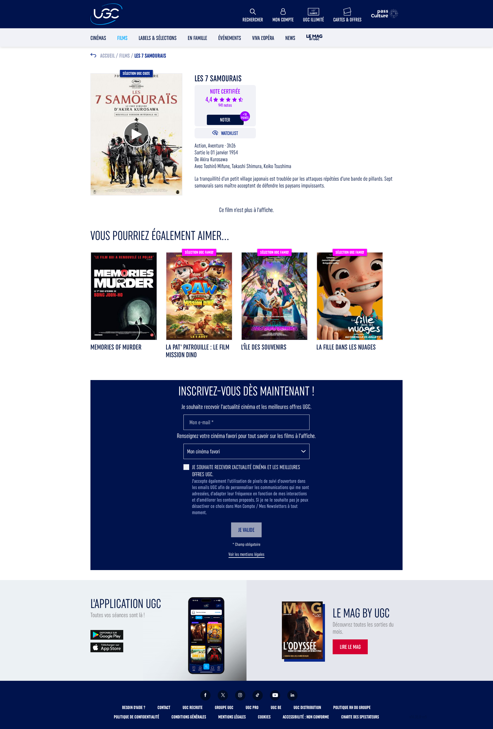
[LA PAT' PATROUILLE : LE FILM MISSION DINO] (199, 295)
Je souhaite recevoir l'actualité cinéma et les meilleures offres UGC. (246, 471)
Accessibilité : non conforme (306, 717)
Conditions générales (188, 717)
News (290, 38)
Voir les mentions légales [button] (246, 554)
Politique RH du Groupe (352, 707)
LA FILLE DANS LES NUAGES (346, 347)
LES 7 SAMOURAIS (150, 56)
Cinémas (98, 38)
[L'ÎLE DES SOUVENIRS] (274, 295)
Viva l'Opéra (263, 38)
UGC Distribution (307, 707)
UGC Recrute (193, 707)
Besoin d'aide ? (133, 707)
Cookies (264, 717)
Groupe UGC (224, 707)
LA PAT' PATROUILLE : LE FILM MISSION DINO (197, 351)
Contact (163, 707)
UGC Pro (252, 707)
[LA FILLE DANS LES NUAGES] (350, 295)
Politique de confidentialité (136, 717)
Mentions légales (232, 717)
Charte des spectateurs (360, 717)
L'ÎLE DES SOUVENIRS (263, 347)
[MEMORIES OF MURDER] (124, 295)
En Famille (197, 38)
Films (122, 38)
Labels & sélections (158, 38)
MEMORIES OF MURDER (116, 347)
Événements (229, 38)
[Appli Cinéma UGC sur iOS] (106, 647)
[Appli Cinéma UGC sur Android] (106, 634)
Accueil (107, 56)
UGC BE (276, 707)
